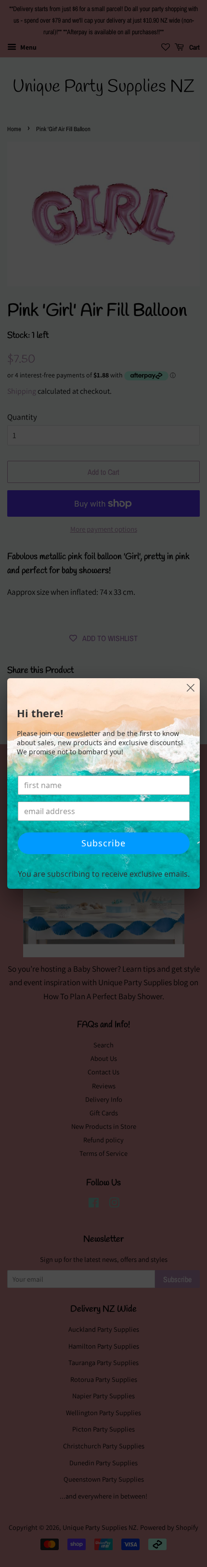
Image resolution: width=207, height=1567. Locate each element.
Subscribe (103, 843)
